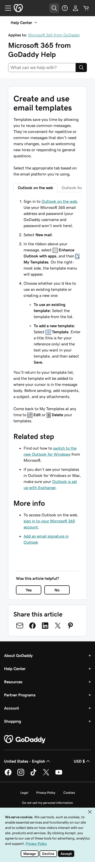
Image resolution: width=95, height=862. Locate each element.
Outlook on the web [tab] (35, 188)
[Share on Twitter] (57, 625)
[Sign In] (75, 8)
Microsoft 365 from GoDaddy (54, 35)
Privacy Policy (45, 792)
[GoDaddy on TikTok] (33, 775)
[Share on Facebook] (32, 625)
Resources (13, 682)
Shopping (12, 721)
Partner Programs (19, 695)
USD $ (79, 761)
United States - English (24, 761)
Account (11, 708)
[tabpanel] (47, 311)
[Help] (65, 8)
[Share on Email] (19, 625)
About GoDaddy (18, 655)
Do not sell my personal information (47, 802)
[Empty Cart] (86, 8)
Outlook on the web (59, 201)
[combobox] (41, 67)
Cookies (69, 792)
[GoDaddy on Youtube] (59, 775)
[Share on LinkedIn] (45, 625)
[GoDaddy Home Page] (25, 739)
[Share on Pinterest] (70, 625)
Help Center (15, 669)
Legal (24, 792)
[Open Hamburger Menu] (6, 8)
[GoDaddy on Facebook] (8, 775)
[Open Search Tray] (54, 8)
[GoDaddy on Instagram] (21, 775)
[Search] (81, 67)
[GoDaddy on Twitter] (46, 775)
